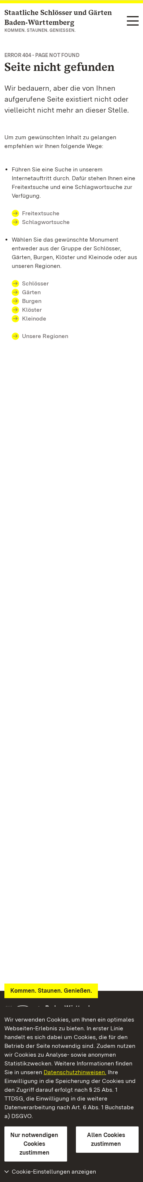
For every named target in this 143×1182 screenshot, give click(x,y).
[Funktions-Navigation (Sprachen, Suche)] (133, 21)
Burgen (31, 301)
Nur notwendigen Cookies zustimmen (34, 1144)
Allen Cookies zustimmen (106, 1139)
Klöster (32, 309)
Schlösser (35, 283)
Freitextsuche (40, 213)
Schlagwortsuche (46, 222)
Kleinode (34, 318)
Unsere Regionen (45, 336)
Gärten (31, 292)
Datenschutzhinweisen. (75, 1072)
